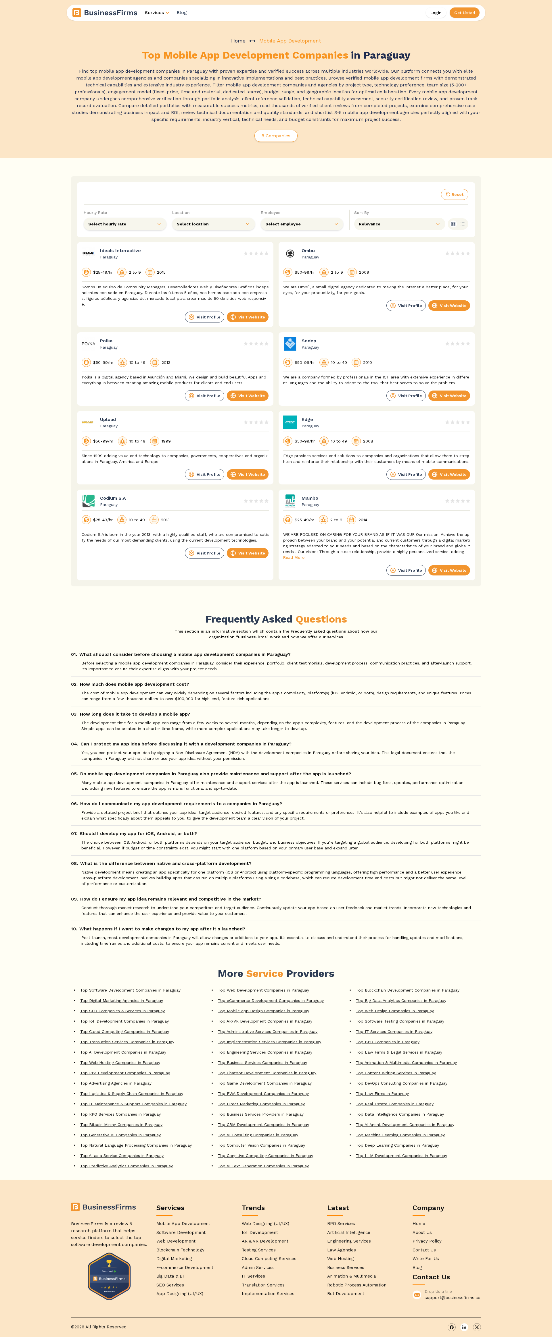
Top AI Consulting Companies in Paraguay (258, 1135)
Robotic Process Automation (356, 1285)
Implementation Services (268, 1293)
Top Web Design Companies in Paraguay (395, 1010)
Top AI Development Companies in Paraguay (123, 1052)
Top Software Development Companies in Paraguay (130, 990)
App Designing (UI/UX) (179, 1293)
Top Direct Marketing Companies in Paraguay (261, 1104)
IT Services (253, 1276)
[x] (477, 1327)
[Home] (105, 12)
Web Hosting (340, 1258)
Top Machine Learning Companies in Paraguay (400, 1135)
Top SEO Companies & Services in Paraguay (122, 1010)
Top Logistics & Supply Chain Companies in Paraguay (131, 1093)
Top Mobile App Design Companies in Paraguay (263, 1010)
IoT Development (260, 1232)
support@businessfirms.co (452, 1297)
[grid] (453, 224)
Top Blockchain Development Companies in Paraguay (407, 990)
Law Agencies (341, 1250)
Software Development (181, 1232)
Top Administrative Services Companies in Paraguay (267, 1031)
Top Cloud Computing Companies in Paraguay (124, 1031)
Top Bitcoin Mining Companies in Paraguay (121, 1124)
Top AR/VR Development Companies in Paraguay (265, 1021)
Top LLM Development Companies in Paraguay (401, 1155)
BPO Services (341, 1223)
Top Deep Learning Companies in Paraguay (397, 1145)
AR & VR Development (265, 1241)
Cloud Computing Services (269, 1258)
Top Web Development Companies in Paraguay (263, 990)
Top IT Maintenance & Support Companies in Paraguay (133, 1104)
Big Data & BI (170, 1276)
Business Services (345, 1267)
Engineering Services (349, 1241)
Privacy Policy (427, 1241)
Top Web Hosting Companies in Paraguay (120, 1062)
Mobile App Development (183, 1223)
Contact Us (424, 1250)
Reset (457, 194)
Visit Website (251, 317)
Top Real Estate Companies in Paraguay (395, 1104)
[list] (462, 224)
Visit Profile (209, 317)
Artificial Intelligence (348, 1232)
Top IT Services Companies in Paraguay (394, 1031)
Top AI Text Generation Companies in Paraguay (263, 1166)
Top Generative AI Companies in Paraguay (120, 1135)
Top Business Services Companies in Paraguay (262, 1062)
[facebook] (452, 1327)
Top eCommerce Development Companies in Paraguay (271, 1000)
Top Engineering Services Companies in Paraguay (265, 1052)
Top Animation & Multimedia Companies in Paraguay (406, 1062)
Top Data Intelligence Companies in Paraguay (400, 1114)
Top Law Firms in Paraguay (382, 1093)
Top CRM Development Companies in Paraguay (263, 1124)
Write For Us (426, 1258)
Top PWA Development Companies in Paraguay (263, 1093)
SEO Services (170, 1285)
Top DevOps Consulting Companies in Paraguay (401, 1083)
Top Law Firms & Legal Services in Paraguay (399, 1052)
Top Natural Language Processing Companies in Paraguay (136, 1145)
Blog (182, 12)
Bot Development (345, 1293)
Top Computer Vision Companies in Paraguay (261, 1145)
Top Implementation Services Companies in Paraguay (269, 1042)
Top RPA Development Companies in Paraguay (125, 1073)
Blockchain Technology (180, 1250)
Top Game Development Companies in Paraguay (265, 1083)
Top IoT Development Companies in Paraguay (124, 1021)
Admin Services (258, 1267)
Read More (293, 557)
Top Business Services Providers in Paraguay (261, 1114)
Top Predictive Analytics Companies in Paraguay (126, 1166)
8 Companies (276, 135)
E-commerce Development (184, 1267)
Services (154, 12)
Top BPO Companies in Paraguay (387, 1042)
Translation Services (263, 1285)
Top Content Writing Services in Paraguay (396, 1073)
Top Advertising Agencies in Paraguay (116, 1083)
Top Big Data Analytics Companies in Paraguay (401, 1000)
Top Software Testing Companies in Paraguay (400, 1021)
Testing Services (259, 1250)
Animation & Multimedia (351, 1276)
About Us (422, 1232)
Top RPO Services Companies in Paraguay (120, 1114)
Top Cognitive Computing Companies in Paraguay (265, 1155)
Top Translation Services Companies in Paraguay (127, 1042)
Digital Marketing (174, 1258)
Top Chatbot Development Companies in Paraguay (267, 1073)
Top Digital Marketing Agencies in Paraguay (121, 1000)
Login (436, 12)
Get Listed (464, 12)
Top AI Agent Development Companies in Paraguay (405, 1124)
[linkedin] (464, 1327)
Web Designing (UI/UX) (265, 1223)
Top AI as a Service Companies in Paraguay (122, 1155)
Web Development (175, 1241)
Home (238, 41)
